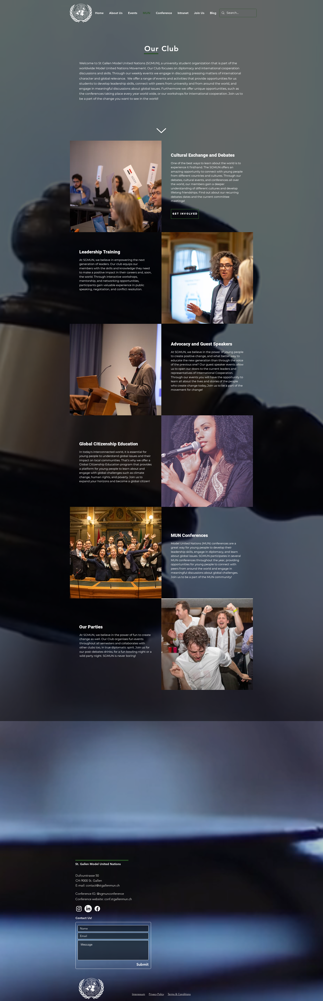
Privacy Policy (156, 994)
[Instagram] (79, 908)
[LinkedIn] (88, 908)
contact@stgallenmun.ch (103, 885)
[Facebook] (97, 908)
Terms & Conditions (179, 994)
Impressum (138, 994)
